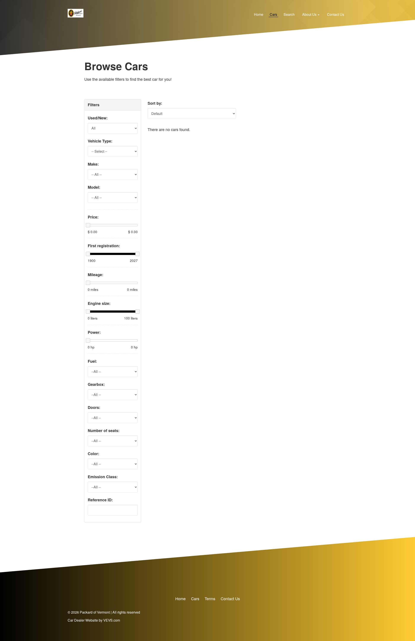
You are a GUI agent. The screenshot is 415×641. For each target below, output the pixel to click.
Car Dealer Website (83, 620)
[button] (310, 14)
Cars (273, 14)
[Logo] (75, 12)
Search (289, 14)
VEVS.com (111, 620)
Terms (210, 598)
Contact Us (335, 14)
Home (258, 14)
